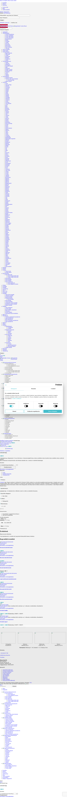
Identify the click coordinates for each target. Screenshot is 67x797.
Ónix (6, 197)
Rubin (6, 218)
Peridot (6, 202)
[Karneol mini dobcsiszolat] (6, 562)
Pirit (6, 206)
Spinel (6, 231)
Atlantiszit (7, 98)
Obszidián (7, 196)
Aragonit (7, 95)
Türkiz (6, 255)
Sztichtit (7, 241)
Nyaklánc (10, 333)
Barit (6, 105)
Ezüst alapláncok (11, 282)
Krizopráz (7, 165)
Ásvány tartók (8, 308)
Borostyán (7, 109)
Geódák (7, 42)
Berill (6, 107)
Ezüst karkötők (8, 279)
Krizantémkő (8, 163)
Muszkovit (7, 191)
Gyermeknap (5, 288)
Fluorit (6, 125)
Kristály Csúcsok (8, 69)
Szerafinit (7, 238)
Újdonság (5, 349)
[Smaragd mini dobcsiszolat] (6, 583)
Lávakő (6, 173)
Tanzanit (7, 245)
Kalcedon (7, 152)
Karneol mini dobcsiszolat (5, 567)
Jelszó (3, 17)
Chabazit (7, 111)
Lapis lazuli (7, 170)
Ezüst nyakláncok (9, 281)
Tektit (6, 247)
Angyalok (7, 63)
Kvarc (6, 168)
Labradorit (7, 169)
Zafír (6, 265)
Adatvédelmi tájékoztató (8, 669)
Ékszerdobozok (8, 39)
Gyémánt (7, 135)
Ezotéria (4, 270)
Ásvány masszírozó (9, 37)
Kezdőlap (2, 440)
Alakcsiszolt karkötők (9, 294)
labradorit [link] (3, 458)
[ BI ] (31, 682)
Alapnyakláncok (9, 434)
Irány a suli (5, 291)
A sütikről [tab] (53, 388)
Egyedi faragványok (12, 345)
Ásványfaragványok (7, 61)
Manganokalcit (8, 183)
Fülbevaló (10, 335)
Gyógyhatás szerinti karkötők (11, 302)
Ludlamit (7, 176)
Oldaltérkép (5, 678)
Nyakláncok (7, 58)
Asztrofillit (7, 97)
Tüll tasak (7, 48)
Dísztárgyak (7, 64)
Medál (9, 332)
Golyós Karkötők (8, 301)
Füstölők (4, 287)
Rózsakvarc (7, 217)
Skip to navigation (4, 0)
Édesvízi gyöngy (8, 123)
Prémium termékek (4, 24)
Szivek (6, 427)
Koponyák (7, 68)
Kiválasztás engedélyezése (33, 411)
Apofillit (7, 94)
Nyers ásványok (8, 47)
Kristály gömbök (8, 70)
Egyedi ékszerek (8, 53)
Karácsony (5, 292)
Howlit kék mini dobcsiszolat (6, 599)
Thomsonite (7, 250)
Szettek (6, 60)
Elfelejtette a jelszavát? (4, 22)
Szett (9, 341)
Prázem (6, 209)
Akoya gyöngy (8, 84)
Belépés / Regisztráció (7, 778)
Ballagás (4, 267)
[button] (3, 543)
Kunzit (6, 166)
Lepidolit (7, 175)
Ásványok (5, 82)
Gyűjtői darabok (8, 347)
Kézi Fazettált (11, 299)
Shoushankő (7, 224)
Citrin (6, 114)
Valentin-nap (5, 350)
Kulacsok (7, 43)
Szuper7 (7, 244)
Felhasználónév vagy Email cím (9, 15)
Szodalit (7, 240)
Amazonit (7, 88)
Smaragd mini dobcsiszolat (6, 589)
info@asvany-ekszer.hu (5, 655)
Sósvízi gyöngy (11, 80)
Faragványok (8, 342)
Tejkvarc (7, 246)
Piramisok (7, 71)
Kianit (6, 157)
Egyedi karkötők (8, 297)
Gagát (6, 131)
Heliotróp (7, 139)
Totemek (7, 75)
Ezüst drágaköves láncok (13, 284)
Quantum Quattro (8, 212)
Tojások (7, 74)
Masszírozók (7, 740)
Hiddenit (7, 143)
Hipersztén (7, 144)
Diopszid (7, 118)
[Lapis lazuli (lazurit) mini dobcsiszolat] (8, 573)
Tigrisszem (7, 252)
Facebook (2, 657)
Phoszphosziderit (8, 204)
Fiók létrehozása (7, 13)
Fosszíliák (7, 41)
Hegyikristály (8, 137)
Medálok (7, 57)
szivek (6, 73)
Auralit (6, 101)
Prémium (4, 325)
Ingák (6, 67)
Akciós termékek (6, 49)
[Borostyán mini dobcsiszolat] (6, 552)
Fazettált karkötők (9, 298)
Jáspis (6, 150)
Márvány (7, 184)
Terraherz (7, 248)
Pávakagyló (7, 200)
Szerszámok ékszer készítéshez (11, 313)
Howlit (6, 146)
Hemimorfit (7, 142)
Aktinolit (7, 85)
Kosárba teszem (8, 467)
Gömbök (7, 423)
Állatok (6, 62)
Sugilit (6, 233)
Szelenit (7, 236)
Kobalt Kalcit (8, 160)
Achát (6, 83)
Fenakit (6, 124)
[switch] (26, 406)
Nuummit (7, 195)
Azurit (6, 104)
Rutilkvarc (7, 220)
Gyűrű (9, 336)
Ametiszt (7, 89)
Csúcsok (9, 343)
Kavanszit (7, 156)
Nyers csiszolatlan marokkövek (11, 320)
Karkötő (9, 331)
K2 (6, 151)
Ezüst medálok (8, 280)
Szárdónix (7, 234)
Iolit (6, 148)
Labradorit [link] (2, 491)
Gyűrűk (6, 55)
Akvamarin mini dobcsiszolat (6, 547)
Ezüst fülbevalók (8, 274)
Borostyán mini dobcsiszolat (6, 557)
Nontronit (7, 193)
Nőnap (4, 323)
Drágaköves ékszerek (9, 329)
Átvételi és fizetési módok (8, 671)
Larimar (7, 171)
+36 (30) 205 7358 (4, 653)
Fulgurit (7, 129)
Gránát (6, 134)
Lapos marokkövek (9, 318)
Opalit (6, 199)
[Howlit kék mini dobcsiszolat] (6, 593)
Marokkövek (5, 315)
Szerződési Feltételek (7, 672)
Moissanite (7, 186)
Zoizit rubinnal (8, 266)
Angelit (6, 91)
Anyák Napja (5, 50)
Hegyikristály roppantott (10, 138)
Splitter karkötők (8, 305)
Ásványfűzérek (6, 76)
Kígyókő (7, 159)
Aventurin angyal (3, 621)
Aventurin (7, 102)
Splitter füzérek (8, 81)
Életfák (6, 40)
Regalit (6, 213)
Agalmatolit (5, 32)
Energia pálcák (8, 272)
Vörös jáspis (7, 263)
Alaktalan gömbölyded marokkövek (12, 316)
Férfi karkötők (8, 300)
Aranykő (7, 96)
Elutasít (14, 411)
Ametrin (7, 90)
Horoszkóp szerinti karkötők (11, 304)
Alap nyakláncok (8, 307)
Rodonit (7, 216)
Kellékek (4, 306)
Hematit (7, 141)
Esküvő (4, 268)
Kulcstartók (7, 44)
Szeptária (7, 237)
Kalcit (6, 153)
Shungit (6, 225)
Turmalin (7, 257)
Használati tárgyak (9, 66)
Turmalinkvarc (8, 258)
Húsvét (4, 289)
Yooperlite (7, 264)
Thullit (6, 251)
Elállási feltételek (6, 679)
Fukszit (6, 126)
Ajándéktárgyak (6, 33)
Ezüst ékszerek (6, 273)
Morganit (7, 190)
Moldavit (7, 187)
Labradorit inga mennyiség (7, 465)
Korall (6, 162)
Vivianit (7, 261)
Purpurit (7, 211)
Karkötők (5, 293)
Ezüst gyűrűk (8, 278)
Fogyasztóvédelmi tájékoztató (9, 680)
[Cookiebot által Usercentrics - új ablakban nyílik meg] (56, 385)
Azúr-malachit (8, 103)
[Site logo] (6, 26)
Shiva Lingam (8, 223)
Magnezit (7, 179)
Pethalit (6, 203)
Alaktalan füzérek (9, 77)
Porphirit (7, 207)
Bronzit (6, 110)
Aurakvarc (7, 100)
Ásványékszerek (6, 51)
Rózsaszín (5, 348)
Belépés (2, 20)
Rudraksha (7, 219)
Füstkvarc (7, 130)
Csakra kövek (8, 271)
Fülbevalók (7, 54)
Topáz (6, 254)
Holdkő (6, 145)
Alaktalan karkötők (9, 295)
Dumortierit (7, 122)
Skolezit (7, 227)
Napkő (6, 192)
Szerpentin (7, 239)
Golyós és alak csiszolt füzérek (11, 78)
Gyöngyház (7, 136)
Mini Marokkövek (9, 319)
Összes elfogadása (52, 411)
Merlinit (7, 185)
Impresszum (5, 676)
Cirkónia (7, 112)
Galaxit (6, 132)
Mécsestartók (8, 46)
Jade (6, 149)
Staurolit (7, 232)
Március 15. (5, 314)
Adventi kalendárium (9, 34)
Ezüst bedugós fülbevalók (13, 275)
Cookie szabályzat (6, 673)
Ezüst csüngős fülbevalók (13, 277)
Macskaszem (8, 177)
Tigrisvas (7, 253)
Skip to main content (12, 0)
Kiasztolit (7, 158)
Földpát (4, 285)
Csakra (6, 116)
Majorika (7, 180)
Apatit (6, 92)
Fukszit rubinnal (8, 128)
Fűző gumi (7, 311)
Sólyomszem (8, 230)
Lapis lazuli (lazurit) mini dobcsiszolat (8, 579)
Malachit (7, 182)
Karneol (7, 155)
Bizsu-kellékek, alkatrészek (10, 309)
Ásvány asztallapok (9, 35)
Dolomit (7, 121)
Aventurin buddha (4, 610)
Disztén (6, 119)
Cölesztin (7, 115)
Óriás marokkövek (9, 321)
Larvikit (7, 172)
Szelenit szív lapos (4, 446)
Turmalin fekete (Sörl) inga (5, 442)
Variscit (6, 260)
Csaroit (6, 117)
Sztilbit (6, 243)
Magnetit (7, 178)
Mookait (7, 189)
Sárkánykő (7, 221)
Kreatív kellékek (8, 312)
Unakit (6, 259)
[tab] (4, 472)
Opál (6, 198)
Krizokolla (7, 164)
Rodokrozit (7, 214)
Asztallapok (10, 327)
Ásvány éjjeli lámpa (9, 36)
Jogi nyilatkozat (6, 675)
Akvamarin (7, 87)
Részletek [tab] (33, 388)
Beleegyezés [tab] (14, 388)
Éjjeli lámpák (8, 736)
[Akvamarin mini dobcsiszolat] (6, 541)
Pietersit (7, 205)
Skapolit (7, 226)
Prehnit (6, 210)
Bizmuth (7, 108)
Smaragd (7, 229)
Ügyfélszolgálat (6, 674)
